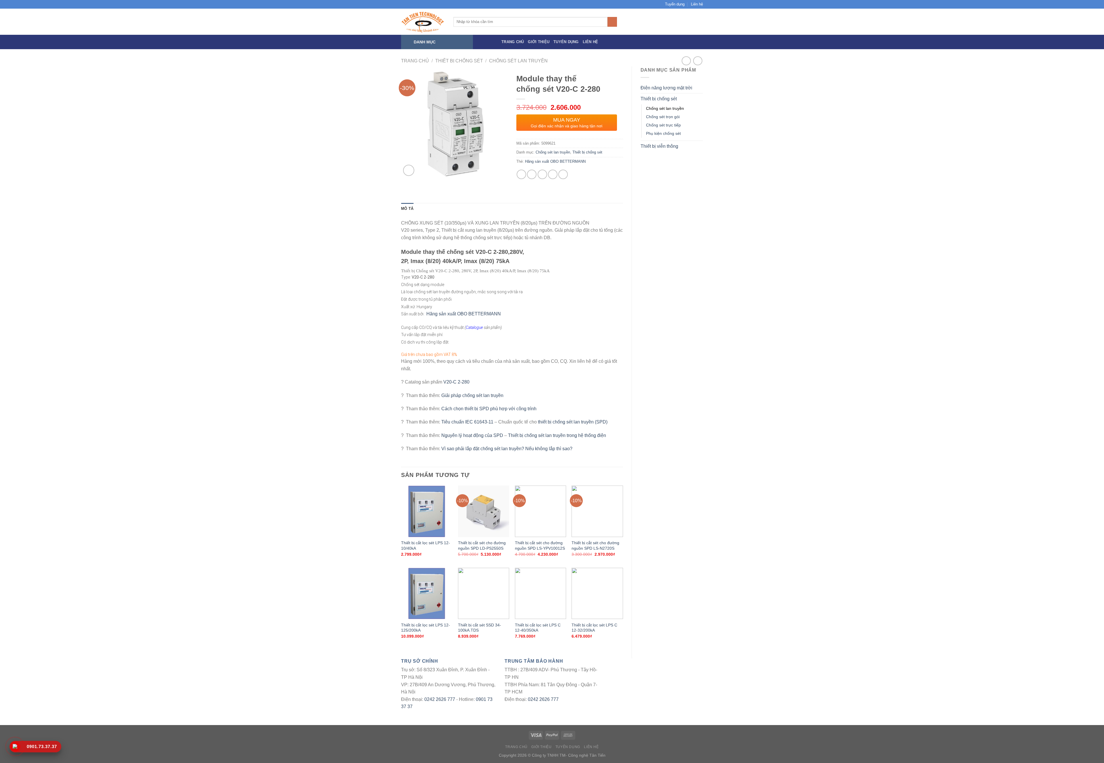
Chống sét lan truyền (518, 60)
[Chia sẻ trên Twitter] (531, 174)
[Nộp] (612, 22)
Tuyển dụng (675, 4)
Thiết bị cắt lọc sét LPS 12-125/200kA (425, 628)
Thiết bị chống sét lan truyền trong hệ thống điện (557, 435)
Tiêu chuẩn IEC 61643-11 (467, 421)
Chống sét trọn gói (663, 116)
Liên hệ (697, 4)
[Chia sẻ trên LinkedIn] (563, 174)
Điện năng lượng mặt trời (666, 87)
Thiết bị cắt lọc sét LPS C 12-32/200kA (594, 628)
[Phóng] (408, 170)
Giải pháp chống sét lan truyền (472, 395)
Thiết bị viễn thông (659, 146)
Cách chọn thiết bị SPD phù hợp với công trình (488, 408)
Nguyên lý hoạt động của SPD (472, 435)
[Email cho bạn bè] (542, 174)
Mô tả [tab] (407, 208)
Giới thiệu (538, 42)
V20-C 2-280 (456, 381)
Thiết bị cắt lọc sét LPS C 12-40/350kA (538, 628)
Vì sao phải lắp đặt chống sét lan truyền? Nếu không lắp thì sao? (506, 448)
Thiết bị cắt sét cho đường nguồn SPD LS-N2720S (595, 545)
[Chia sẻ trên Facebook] (521, 174)
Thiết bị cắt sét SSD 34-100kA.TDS (479, 628)
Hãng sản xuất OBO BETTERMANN (555, 161)
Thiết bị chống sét (459, 60)
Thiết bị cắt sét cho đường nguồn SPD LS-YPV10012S (540, 545)
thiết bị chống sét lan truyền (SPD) (572, 421)
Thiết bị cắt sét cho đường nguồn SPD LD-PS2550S (482, 545)
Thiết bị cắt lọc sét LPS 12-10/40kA (425, 545)
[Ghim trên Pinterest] (552, 174)
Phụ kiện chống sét (663, 133)
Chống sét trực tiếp (663, 125)
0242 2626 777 (439, 699)
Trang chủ (512, 42)
